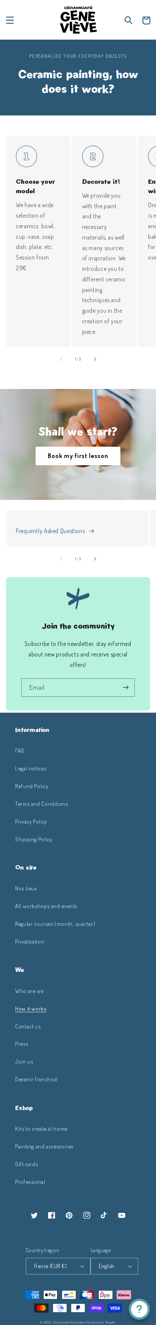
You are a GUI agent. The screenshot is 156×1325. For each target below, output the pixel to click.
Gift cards (26, 1164)
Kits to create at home (41, 1128)
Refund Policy (31, 785)
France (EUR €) (50, 1266)
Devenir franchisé (36, 1079)
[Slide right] (95, 359)
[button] (10, 20)
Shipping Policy (33, 839)
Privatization (29, 941)
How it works (31, 1008)
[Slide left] (61, 359)
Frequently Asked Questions (50, 531)
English (106, 1266)
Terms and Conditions (41, 803)
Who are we (29, 990)
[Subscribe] (125, 687)
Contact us (28, 1026)
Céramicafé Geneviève (69, 1322)
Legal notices (30, 768)
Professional (30, 1181)
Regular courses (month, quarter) (55, 923)
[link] (26, 156)
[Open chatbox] (139, 1309)
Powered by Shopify (101, 1322)
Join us (24, 1061)
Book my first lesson (78, 456)
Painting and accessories (44, 1146)
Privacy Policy (31, 821)
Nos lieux (26, 888)
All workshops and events (46, 905)
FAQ (19, 750)
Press (21, 1043)
